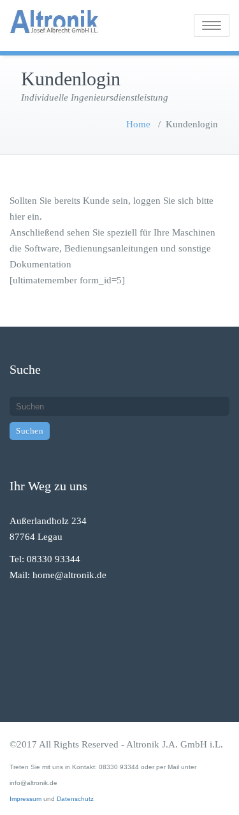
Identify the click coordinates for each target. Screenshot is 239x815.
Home (138, 124)
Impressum (25, 798)
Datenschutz (75, 798)
